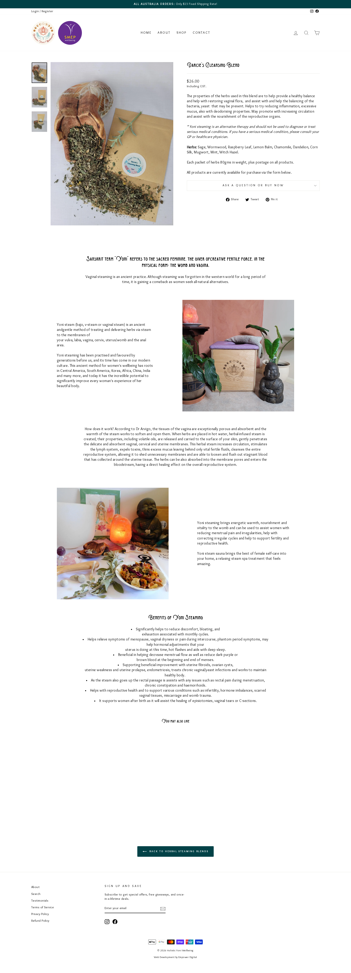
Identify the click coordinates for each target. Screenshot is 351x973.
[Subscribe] (163, 908)
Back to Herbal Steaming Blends (178, 851)
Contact (201, 33)
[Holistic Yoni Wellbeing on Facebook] (115, 921)
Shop (182, 33)
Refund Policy (40, 921)
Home (146, 33)
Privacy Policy (40, 914)
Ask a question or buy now (253, 185)
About (164, 33)
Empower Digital (187, 957)
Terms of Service (42, 907)
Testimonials (39, 901)
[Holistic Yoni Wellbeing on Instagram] (107, 921)
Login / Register (42, 11)
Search (36, 894)
